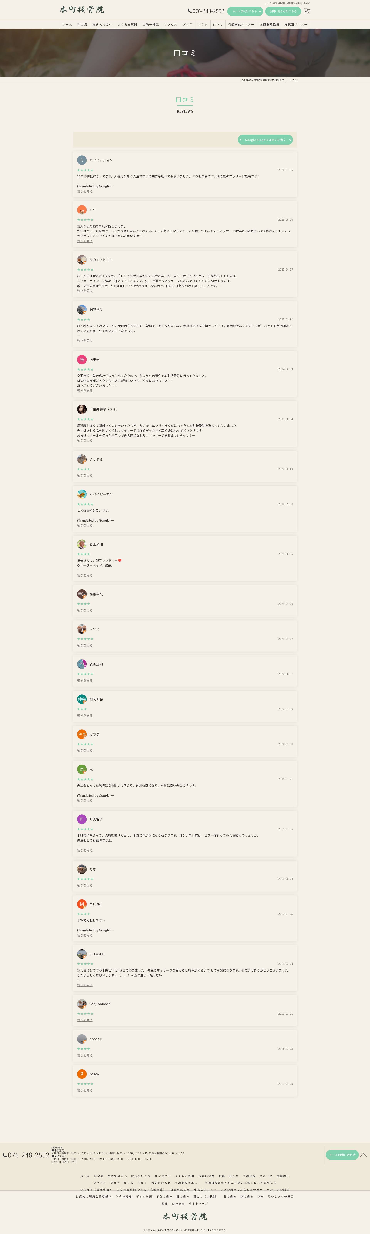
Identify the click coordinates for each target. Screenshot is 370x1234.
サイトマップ (198, 1203)
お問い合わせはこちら (283, 11)
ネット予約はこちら (244, 11)
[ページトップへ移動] (363, 1155)
